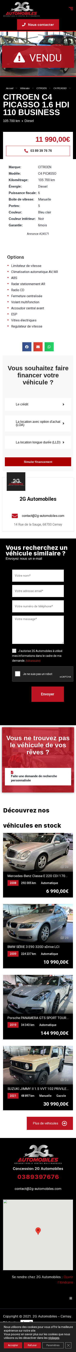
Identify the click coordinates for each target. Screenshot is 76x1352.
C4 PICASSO (60, 88)
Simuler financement (38, 461)
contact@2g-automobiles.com (38, 1189)
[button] (26, 346)
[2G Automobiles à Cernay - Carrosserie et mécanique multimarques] (21, 9)
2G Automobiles (38, 499)
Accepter (13, 1345)
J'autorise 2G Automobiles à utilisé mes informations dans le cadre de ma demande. (37, 655)
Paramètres (53, 1345)
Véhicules (25, 88)
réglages (53, 1337)
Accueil (9, 88)
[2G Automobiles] (16, 481)
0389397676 (38, 1176)
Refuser (32, 1345)
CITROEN (41, 88)
